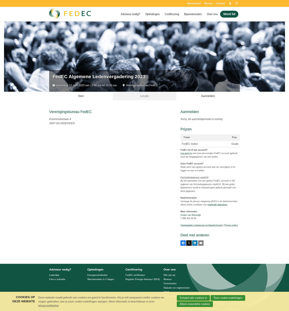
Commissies (170, 283)
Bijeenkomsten (193, 14)
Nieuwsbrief (194, 3)
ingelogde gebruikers (217, 204)
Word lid (229, 14)
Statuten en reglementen (177, 287)
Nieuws (208, 3)
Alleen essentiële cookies (195, 304)
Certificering (172, 14)
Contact (220, 3)
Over (81, 96)
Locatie (144, 96)
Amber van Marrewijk (190, 215)
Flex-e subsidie (57, 279)
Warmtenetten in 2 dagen (100, 279)
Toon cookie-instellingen (227, 297)
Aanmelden (208, 96)
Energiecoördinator (97, 275)
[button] (183, 243)
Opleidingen (152, 14)
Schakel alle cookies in (193, 297)
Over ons (212, 14)
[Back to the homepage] (70, 14)
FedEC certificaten (135, 275)
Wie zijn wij (169, 275)
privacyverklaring (48, 305)
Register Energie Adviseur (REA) (142, 279)
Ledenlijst (54, 275)
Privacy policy (231, 225)
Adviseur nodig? (130, 14)
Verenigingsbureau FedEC (142, 85)
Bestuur (168, 279)
